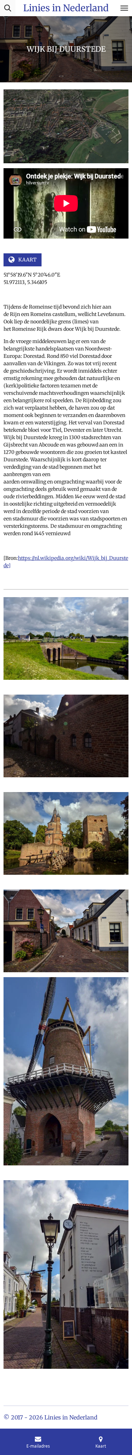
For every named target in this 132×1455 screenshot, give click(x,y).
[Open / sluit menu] (124, 8)
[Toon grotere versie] (66, 638)
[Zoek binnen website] (7, 8)
